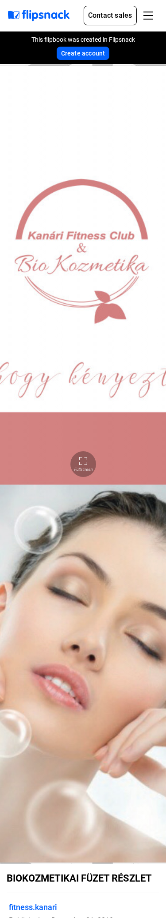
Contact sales (110, 15)
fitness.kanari (33, 907)
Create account (83, 53)
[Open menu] (148, 15)
